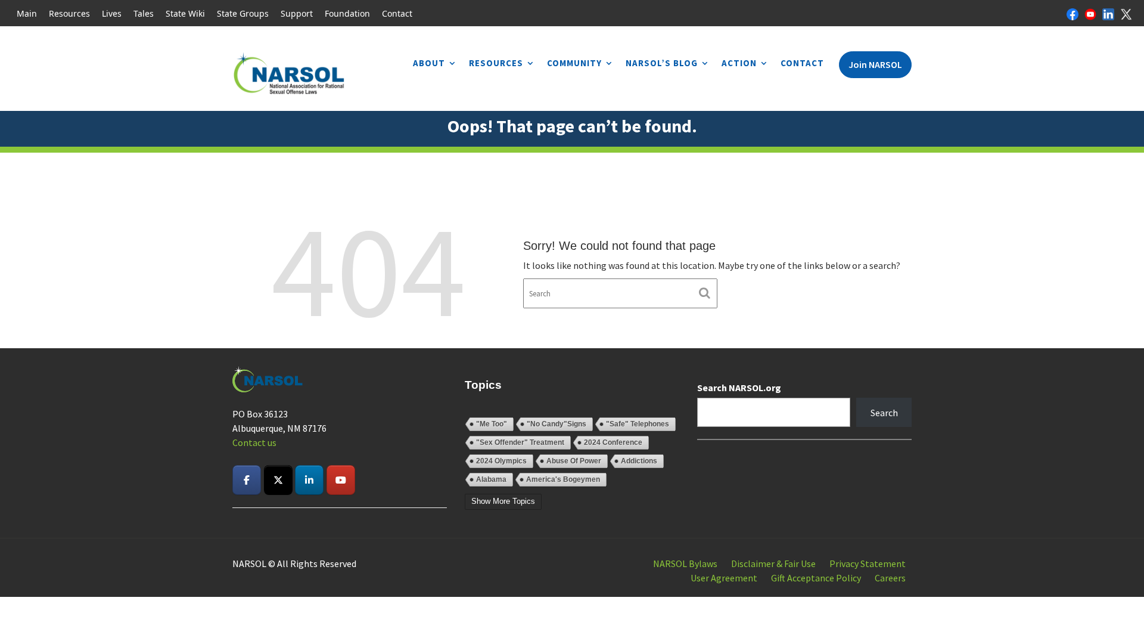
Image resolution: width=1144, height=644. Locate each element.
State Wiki (185, 13)
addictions (639, 461)
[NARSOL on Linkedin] (309, 480)
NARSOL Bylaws (685, 563)
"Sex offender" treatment (520, 442)
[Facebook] (1072, 13)
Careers (890, 578)
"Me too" (491, 424)
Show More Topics (503, 501)
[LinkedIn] (1108, 13)
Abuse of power (573, 461)
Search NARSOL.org (739, 388)
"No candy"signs (556, 424)
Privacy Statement (867, 563)
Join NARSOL (875, 64)
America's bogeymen (563, 479)
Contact (397, 13)
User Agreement (724, 578)
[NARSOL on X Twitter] (278, 480)
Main (27, 13)
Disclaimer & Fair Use (773, 563)
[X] (1126, 13)
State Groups (243, 13)
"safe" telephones (637, 424)
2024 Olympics (501, 461)
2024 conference (613, 442)
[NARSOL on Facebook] (246, 480)
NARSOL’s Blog (662, 63)
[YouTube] (1090, 13)
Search (884, 413)
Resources (69, 13)
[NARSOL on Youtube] (341, 480)
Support (297, 13)
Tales (143, 13)
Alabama (491, 479)
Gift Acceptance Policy (816, 578)
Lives (112, 13)
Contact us (254, 442)
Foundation (347, 13)
